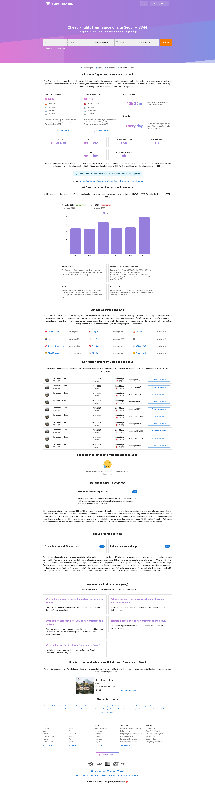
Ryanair (51, 339)
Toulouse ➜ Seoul (134, 706)
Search (166, 42)
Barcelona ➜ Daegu (130, 709)
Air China (95, 346)
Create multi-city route (55, 48)
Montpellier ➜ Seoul (82, 706)
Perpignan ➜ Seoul (96, 706)
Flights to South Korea (87, 181)
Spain (100, 68)
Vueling (138, 339)
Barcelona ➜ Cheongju (163, 706)
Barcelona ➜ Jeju (53, 709)
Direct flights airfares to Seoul (107, 181)
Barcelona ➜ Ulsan (145, 709)
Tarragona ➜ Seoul (110, 706)
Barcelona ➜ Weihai (159, 709)
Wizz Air (95, 353)
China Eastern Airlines (56, 346)
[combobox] (56, 42)
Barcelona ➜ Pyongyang (85, 709)
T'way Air (95, 332)
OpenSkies (96, 339)
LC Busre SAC (141, 346)
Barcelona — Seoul (104, 680)
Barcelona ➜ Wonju (107, 712)
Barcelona (111, 68)
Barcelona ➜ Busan (116, 709)
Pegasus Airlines (142, 353)
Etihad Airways (53, 353)
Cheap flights (88, 68)
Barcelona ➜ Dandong (68, 709)
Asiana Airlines (53, 332)
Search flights (63, 131)
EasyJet (139, 332)
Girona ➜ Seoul (69, 706)
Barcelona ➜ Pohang (101, 709)
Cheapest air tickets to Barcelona (132, 181)
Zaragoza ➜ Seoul (147, 706)
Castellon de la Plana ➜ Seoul (53, 706)
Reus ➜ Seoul (122, 706)
